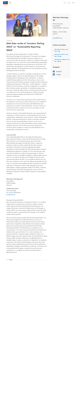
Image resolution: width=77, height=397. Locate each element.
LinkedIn (58, 75)
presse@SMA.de (57, 38)
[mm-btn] (73, 2)
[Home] (5, 2)
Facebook (59, 72)
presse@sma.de (10, 195)
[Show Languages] (68, 2)
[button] (64, 2)
